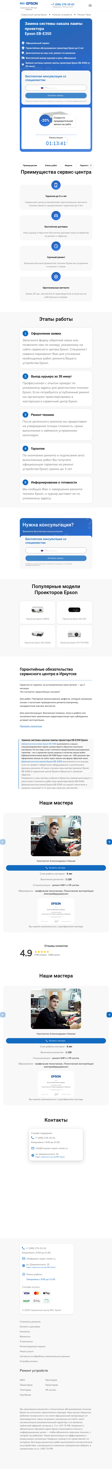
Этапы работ (51, 165)
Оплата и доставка (30, 1326)
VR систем (50, 1389)
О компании (26, 1341)
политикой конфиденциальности (76, 101)
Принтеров (51, 1380)
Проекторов (26, 1384)
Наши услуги (27, 1351)
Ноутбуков (25, 1394)
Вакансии (25, 1336)
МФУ (22, 1380)
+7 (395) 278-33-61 (62, 4)
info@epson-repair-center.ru (40, 1258)
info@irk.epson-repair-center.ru (52, 1148)
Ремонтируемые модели (32, 1346)
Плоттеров (25, 1389)
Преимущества (30, 165)
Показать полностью (31, 726)
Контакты (25, 1331)
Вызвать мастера (57, 867)
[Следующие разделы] (90, 165)
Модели (68, 165)
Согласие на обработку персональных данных (45, 1356)
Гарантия (84, 165)
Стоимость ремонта (30, 1321)
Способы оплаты (28, 1361)
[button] (109, 842)
